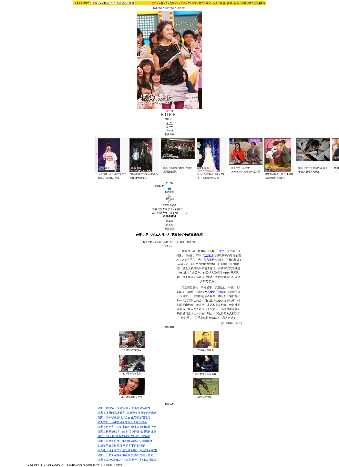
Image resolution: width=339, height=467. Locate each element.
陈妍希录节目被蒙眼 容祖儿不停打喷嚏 (121, 445)
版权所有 (98, 465)
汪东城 (209, 255)
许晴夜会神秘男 (205, 350)
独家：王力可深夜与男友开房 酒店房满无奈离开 (127, 455)
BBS (250, 3)
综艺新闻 (181, 7)
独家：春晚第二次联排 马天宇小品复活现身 (124, 408)
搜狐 (94, 3)
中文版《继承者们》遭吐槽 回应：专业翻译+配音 (128, 450)
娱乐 (172, 3)
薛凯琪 (222, 291)
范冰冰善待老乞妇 (131, 373)
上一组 (169, 110)
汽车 (194, 3)
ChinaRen (103, 3)
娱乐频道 (157, 7)
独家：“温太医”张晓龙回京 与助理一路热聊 (124, 436)
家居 (208, 3)
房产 (201, 3)
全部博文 (118, 465)
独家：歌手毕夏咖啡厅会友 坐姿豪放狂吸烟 (124, 417)
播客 (229, 3)
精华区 (169, 221)
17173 (112, 3)
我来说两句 (149, 242)
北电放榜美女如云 (131, 350)
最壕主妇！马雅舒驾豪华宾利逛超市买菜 (122, 422)
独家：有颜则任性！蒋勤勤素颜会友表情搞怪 (125, 441)
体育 (161, 3)
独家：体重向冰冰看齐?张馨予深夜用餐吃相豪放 (127, 412)
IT (189, 3)
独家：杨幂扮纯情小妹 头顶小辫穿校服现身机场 (127, 431)
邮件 (236, 3)
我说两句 (260, 3)
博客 (243, 3)
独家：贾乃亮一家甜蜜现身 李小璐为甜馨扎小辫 (127, 426)
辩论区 (169, 225)
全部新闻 (108, 465)
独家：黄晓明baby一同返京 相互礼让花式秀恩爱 (127, 459)
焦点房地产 (122, 3)
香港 (210, 291)
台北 (221, 251)
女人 (215, 3)
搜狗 (131, 3)
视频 (222, 3)
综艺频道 (169, 7)
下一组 (169, 130)
